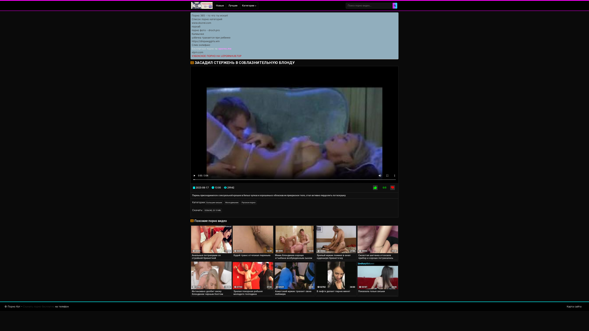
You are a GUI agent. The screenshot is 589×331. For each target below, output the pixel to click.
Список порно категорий (207, 19)
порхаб (196, 26)
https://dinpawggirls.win (206, 41)
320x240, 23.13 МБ (212, 210)
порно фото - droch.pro (206, 30)
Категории (249, 5)
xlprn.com (197, 52)
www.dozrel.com (201, 22)
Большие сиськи (214, 202)
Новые (220, 5)
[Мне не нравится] (392, 187)
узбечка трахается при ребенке (211, 37)
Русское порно (249, 202)
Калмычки (198, 33)
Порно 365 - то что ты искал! (210, 15)
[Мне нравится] (375, 187)
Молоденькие (231, 202)
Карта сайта (574, 306)
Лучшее (232, 5)
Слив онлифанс (201, 44)
